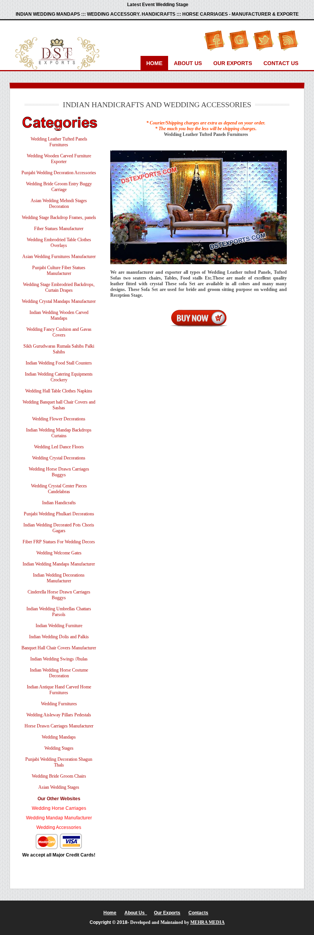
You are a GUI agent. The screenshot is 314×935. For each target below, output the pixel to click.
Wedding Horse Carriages (59, 808)
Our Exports (232, 63)
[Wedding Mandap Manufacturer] (59, 811)
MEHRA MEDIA (207, 922)
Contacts (198, 912)
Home (154, 63)
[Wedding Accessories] (58, 821)
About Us (188, 63)
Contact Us (280, 63)
